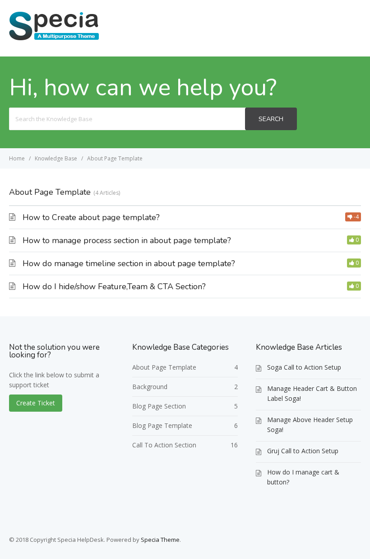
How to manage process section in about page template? (127, 240)
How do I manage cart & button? (303, 477)
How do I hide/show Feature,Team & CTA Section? (114, 286)
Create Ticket (328, 27)
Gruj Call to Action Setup (302, 450)
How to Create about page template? (91, 217)
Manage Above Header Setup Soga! (310, 424)
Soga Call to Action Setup (304, 367)
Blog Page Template (162, 425)
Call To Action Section (164, 445)
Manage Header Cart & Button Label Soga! (312, 393)
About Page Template (164, 367)
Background (149, 386)
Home (277, 27)
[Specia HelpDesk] (54, 39)
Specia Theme (160, 540)
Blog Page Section (159, 406)
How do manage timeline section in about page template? (129, 263)
